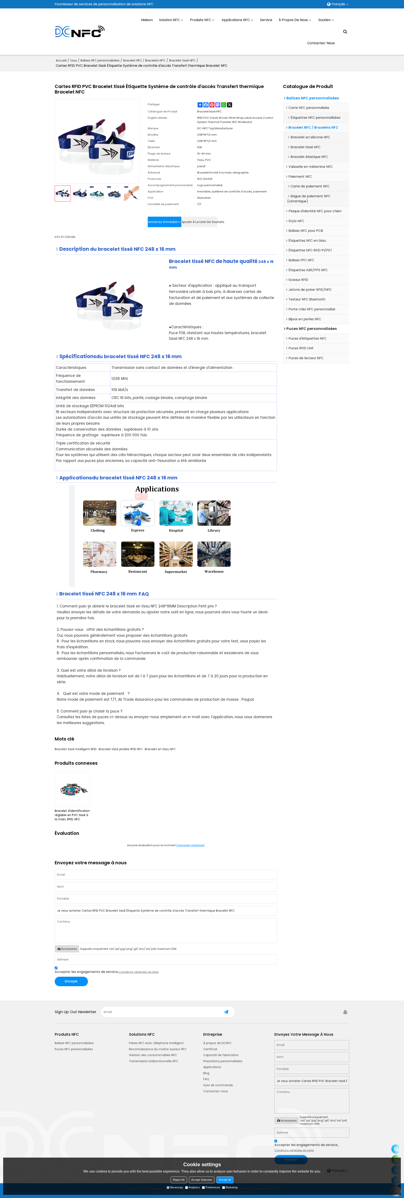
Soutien (324, 19)
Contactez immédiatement (164, 222)
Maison (147, 19)
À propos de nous (293, 19)
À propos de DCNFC (217, 1043)
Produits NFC (200, 19)
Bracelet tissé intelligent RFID (76, 749)
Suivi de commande (218, 1085)
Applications (212, 1067)
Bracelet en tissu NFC (160, 749)
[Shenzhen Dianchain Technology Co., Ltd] (80, 31)
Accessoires (69, 948)
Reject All (179, 1179)
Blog (206, 1073)
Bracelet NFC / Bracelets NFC (144, 60)
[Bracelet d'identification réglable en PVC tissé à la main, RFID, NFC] (72, 789)
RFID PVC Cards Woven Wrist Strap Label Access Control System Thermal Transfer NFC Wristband (235, 120)
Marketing (232, 1187)
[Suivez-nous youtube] (345, 1012)
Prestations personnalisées (222, 1061)
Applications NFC (236, 19)
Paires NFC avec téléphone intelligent (156, 1043)
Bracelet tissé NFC (182, 60)
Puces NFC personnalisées (74, 1049)
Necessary (176, 1187)
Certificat (210, 1049)
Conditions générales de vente (138, 972)
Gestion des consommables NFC (153, 1055)
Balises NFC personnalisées (100, 60)
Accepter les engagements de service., (106, 971)
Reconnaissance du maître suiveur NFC (158, 1049)
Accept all (225, 1179)
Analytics (194, 1187)
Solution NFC (169, 19)
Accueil (61, 60)
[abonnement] (226, 1012)
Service (266, 19)
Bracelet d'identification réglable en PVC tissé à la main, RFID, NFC (72, 815)
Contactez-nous (321, 43)
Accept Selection (201, 1179)
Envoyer (71, 981)
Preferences (212, 1187)
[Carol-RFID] (396, 1149)
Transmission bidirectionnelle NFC (153, 1061)
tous (73, 60)
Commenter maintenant (190, 845)
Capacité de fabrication (221, 1055)
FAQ (206, 1079)
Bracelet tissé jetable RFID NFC (121, 749)
